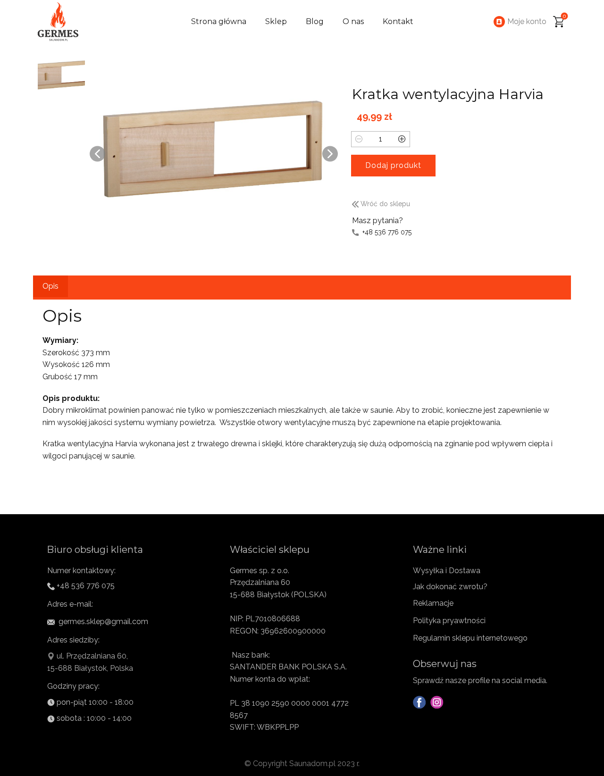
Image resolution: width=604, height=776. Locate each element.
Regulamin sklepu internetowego (470, 638)
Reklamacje (433, 603)
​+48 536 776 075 (385, 232)
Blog (315, 21)
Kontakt (398, 21)
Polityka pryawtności (449, 620)
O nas (353, 21)
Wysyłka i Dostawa (446, 570)
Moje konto (526, 21)
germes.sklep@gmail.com (102, 621)
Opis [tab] (50, 286)
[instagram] (437, 702)
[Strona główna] (58, 21)
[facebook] (419, 702)
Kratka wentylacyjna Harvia (448, 94)
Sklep (276, 21)
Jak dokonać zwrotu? (450, 586)
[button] (97, 153)
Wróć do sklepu (384, 204)
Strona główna (218, 21)
